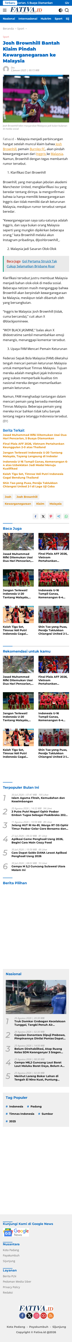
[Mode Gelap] (60, 10)
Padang (36, 1106)
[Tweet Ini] (43, 516)
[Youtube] (44, 1316)
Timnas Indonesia (21, 1114)
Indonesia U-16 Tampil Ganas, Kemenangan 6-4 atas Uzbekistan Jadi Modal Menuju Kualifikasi (35, 465)
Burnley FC (37, 149)
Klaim (40, 503)
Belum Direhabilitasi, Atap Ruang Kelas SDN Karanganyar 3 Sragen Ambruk (38, 1050)
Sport (6, 36)
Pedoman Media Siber (17, 1281)
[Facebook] (22, 1316)
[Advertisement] (36, 927)
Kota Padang (11, 1250)
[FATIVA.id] (25, 10)
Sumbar (47, 1114)
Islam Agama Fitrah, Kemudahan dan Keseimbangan (38, 799)
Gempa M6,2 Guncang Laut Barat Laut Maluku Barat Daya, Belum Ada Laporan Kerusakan (40, 1064)
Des (13, 67)
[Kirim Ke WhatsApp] (66, 516)
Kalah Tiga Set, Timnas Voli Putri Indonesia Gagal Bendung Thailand (33, 475)
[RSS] (51, 1316)
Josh (8, 497)
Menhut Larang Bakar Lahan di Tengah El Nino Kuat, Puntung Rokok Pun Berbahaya (36, 1077)
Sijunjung (9, 1261)
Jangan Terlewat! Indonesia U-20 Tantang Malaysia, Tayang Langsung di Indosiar (32, 454)
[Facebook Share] (35, 516)
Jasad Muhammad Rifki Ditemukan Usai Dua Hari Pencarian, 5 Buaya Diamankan (35, 436)
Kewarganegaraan (18, 503)
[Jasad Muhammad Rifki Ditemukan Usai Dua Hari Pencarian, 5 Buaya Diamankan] (18, 541)
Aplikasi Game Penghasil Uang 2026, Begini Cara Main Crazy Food (37, 840)
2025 (12, 1121)
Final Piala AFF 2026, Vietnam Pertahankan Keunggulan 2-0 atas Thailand (33, 445)
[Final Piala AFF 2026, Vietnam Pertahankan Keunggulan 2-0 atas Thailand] (53, 541)
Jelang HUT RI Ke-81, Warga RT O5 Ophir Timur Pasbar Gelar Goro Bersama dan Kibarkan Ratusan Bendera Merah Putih (40, 826)
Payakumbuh (11, 1255)
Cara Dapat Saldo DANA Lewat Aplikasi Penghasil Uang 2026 (39, 854)
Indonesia (16, 1106)
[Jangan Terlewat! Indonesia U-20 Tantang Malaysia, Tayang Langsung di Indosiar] (18, 578)
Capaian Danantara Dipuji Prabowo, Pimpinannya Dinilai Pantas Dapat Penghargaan (39, 1036)
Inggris (41, 154)
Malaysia (57, 154)
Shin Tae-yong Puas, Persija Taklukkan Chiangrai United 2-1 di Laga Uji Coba (30, 484)
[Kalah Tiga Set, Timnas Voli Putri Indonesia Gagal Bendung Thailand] (18, 614)
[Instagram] (36, 1316)
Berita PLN (9, 1276)
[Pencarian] (67, 10)
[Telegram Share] (58, 516)
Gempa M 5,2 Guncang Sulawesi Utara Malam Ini (38, 868)
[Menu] (5, 10)
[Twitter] (29, 1316)
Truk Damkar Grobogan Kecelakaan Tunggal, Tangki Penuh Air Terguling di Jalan (39, 1023)
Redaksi (8, 1292)
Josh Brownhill (27, 497)
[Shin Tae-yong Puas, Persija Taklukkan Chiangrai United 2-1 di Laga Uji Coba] (53, 614)
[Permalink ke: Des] (6, 68)
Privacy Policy (11, 1287)
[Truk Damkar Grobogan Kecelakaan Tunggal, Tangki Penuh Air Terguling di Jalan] (36, 997)
